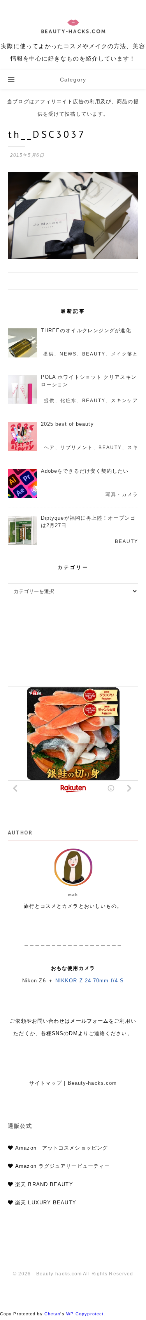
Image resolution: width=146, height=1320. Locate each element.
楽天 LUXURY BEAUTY (45, 1203)
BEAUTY (94, 354)
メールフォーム (89, 1021)
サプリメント (76, 447)
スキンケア (124, 400)
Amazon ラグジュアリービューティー (62, 1166)
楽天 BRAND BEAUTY (44, 1184)
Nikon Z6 (34, 980)
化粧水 (68, 400)
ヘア (49, 447)
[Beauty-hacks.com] (73, 35)
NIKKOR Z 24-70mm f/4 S (89, 980)
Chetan (52, 1313)
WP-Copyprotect (85, 1313)
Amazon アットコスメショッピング (61, 1148)
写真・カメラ (122, 494)
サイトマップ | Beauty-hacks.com (73, 1083)
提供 (48, 354)
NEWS (68, 354)
